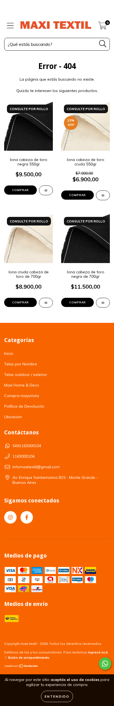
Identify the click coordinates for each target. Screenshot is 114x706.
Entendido (57, 696)
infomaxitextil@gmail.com (36, 466)
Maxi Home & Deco (21, 385)
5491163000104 (26, 445)
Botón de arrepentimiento (29, 657)
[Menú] (10, 26)
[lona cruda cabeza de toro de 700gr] (46, 303)
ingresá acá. (98, 652)
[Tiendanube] (21, 667)
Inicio (8, 353)
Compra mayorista (21, 395)
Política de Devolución (24, 406)
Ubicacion (13, 416)
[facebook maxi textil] (26, 517)
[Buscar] (102, 43)
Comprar (20, 190)
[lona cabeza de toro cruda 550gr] (103, 195)
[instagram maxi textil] (10, 517)
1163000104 (23, 456)
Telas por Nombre (20, 363)
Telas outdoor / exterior (25, 374)
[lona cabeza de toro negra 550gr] (46, 190)
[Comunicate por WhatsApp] (105, 663)
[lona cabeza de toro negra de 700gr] (103, 303)
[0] (102, 26)
